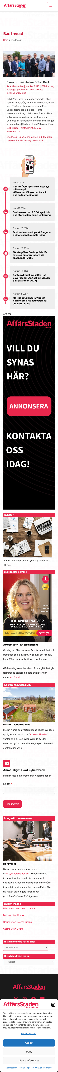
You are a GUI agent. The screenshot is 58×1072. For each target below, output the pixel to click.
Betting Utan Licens (13, 915)
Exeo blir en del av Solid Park (28, 82)
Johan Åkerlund (33, 136)
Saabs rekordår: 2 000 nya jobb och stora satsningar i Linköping (32, 214)
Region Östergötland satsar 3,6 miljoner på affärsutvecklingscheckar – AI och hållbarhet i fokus (31, 191)
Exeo (21, 136)
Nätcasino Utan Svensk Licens (19, 908)
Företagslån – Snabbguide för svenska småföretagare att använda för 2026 (30, 255)
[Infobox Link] (29, 543)
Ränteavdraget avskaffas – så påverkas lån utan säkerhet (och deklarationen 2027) (31, 278)
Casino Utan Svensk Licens (17, 922)
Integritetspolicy (26, 1068)
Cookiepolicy (11, 1068)
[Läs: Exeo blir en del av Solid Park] (29, 63)
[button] (53, 1005)
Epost (7, 783)
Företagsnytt (13, 89)
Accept (29, 1042)
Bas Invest (12, 136)
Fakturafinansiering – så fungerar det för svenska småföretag (32, 234)
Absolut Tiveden (38, 734)
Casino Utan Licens (13, 928)
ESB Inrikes (47, 86)
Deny (29, 1051)
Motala (25, 89)
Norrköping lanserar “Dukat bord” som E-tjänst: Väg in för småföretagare (30, 300)
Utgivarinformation (44, 1068)
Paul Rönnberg (24, 140)
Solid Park (38, 140)
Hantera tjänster (28, 1033)
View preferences (29, 1060)
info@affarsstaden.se (17, 873)
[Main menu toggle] (50, 5)
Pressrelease (36, 89)
